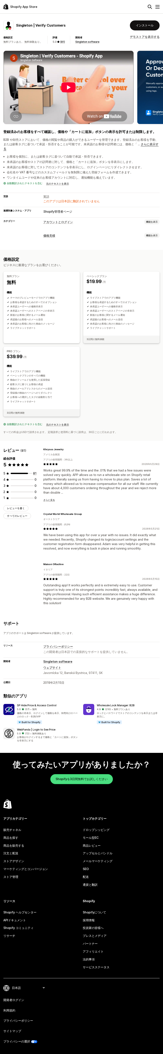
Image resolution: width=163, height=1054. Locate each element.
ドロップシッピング (96, 830)
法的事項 (89, 959)
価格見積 (49, 235)
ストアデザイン (13, 861)
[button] (41, 714)
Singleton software (87, 41)
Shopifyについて (94, 912)
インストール (145, 25)
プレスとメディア (95, 935)
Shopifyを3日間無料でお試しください (82, 779)
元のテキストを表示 (57, 183)
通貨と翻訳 (90, 884)
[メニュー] (157, 7)
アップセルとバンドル (97, 853)
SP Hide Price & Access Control (36, 705)
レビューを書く (16, 508)
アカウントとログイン (58, 222)
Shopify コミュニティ (18, 928)
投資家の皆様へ (93, 928)
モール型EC (91, 837)
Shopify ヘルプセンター (20, 912)
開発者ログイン (13, 1000)
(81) (62, 41)
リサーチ (9, 935)
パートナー (90, 943)
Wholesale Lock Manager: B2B (116, 705)
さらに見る (49, 500)
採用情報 (89, 920)
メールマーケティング (97, 861)
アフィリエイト (93, 951)
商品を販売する (13, 845)
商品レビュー (92, 845)
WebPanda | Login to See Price (36, 729)
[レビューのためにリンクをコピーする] (66, 449)
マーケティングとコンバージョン (25, 869)
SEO (86, 869)
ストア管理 (10, 877)
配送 (86, 877)
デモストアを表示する (145, 36)
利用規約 (9, 1010)
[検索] (150, 7)
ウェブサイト (52, 667)
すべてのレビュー (17, 515)
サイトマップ (12, 1031)
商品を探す (10, 837)
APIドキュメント (14, 920)
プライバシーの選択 (16, 1041)
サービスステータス (96, 967)
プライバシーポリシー (58, 646)
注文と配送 (10, 853)
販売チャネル (12, 830)
